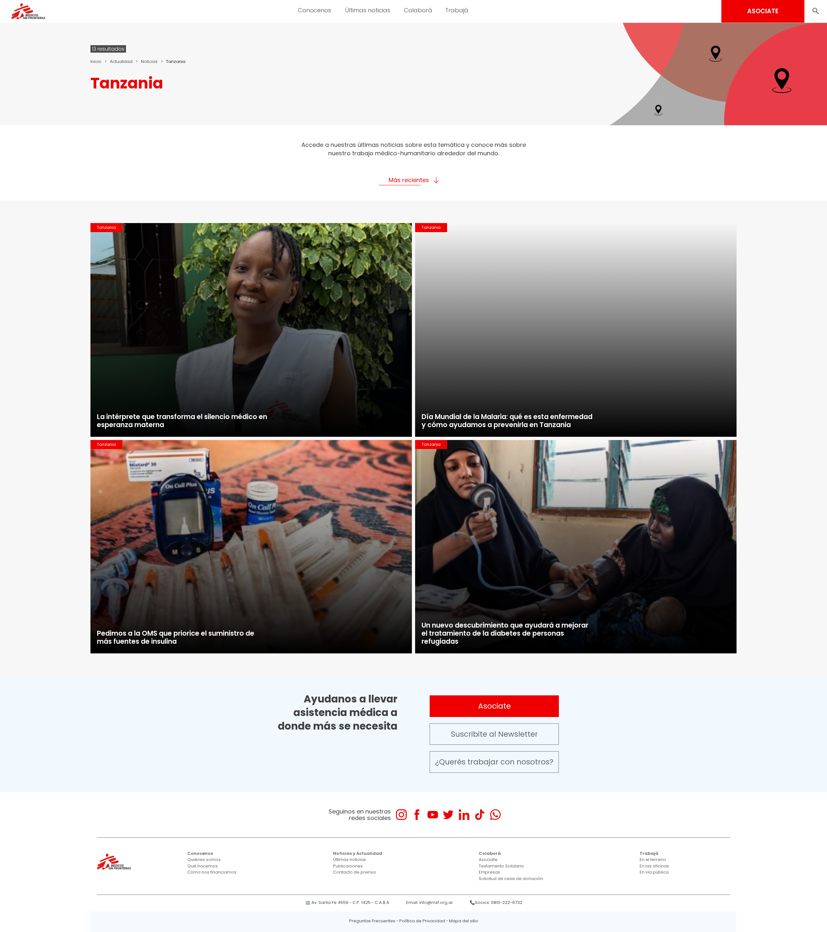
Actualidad (121, 61)
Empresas (489, 872)
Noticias (149, 61)
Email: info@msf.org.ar (429, 902)
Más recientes (409, 180)
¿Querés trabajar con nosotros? (494, 762)
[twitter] (448, 814)
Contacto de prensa (354, 872)
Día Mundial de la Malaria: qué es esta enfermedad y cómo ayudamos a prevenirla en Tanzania (507, 420)
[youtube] (432, 814)
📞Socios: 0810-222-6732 (496, 902)
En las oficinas (654, 866)
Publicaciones (348, 866)
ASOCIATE (763, 11)
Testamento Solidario (501, 866)
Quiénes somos (204, 859)
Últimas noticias (349, 859)
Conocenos (200, 853)
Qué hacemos (202, 866)
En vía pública (654, 872)
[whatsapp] (495, 814)
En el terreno (653, 859)
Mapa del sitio (463, 921)
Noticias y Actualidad (357, 853)
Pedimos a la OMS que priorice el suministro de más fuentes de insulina (175, 637)
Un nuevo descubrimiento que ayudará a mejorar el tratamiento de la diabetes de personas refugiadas (505, 633)
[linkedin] (464, 814)
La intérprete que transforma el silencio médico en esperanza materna (182, 420)
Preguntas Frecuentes (372, 921)
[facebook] (417, 814)
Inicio (95, 61)
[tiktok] (479, 814)
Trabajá (649, 853)
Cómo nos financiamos (211, 872)
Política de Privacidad (422, 921)
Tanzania (106, 227)
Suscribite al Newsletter (494, 734)
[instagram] (401, 814)
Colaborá (490, 853)
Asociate (494, 706)
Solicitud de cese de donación (511, 879)
